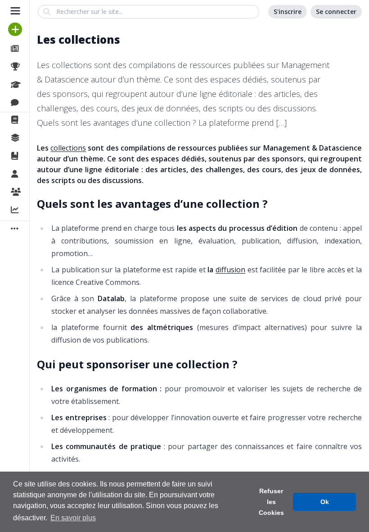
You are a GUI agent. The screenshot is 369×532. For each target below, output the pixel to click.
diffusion (230, 270)
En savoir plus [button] (73, 518)
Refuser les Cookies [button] (271, 501)
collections (68, 148)
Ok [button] (324, 501)
